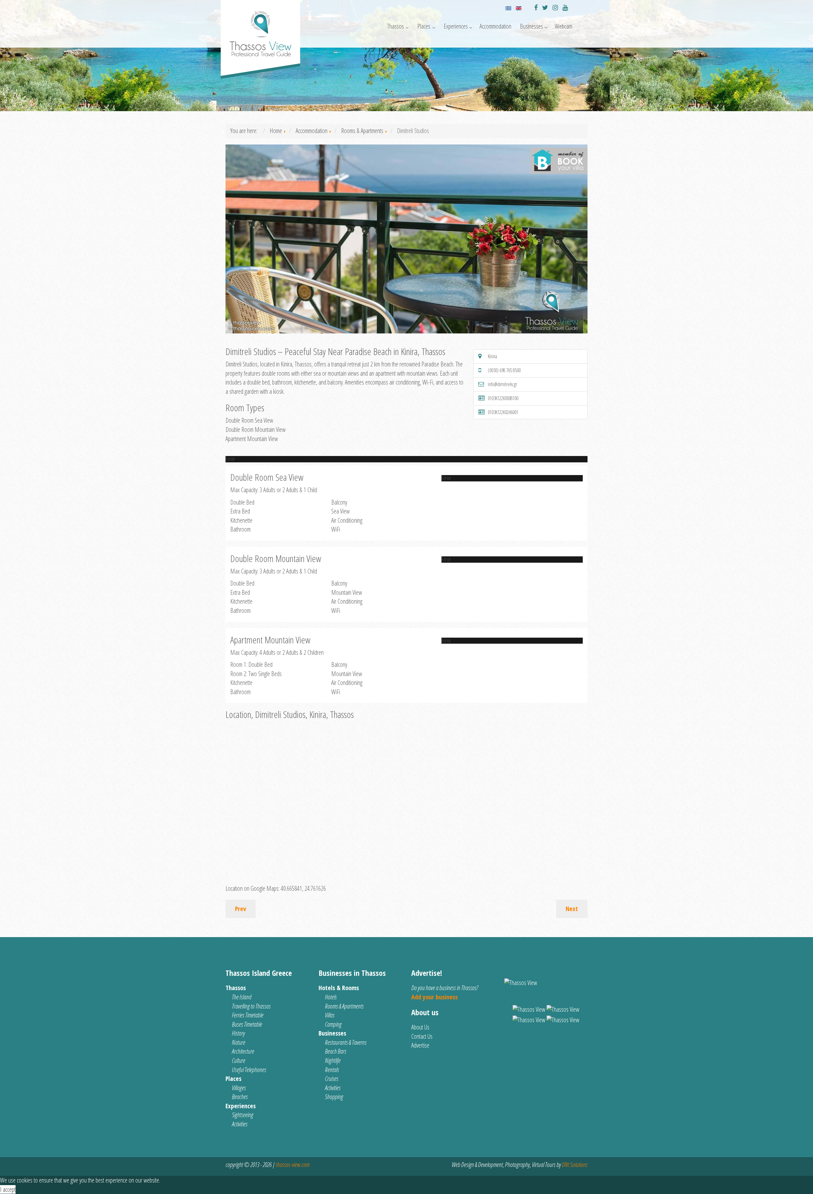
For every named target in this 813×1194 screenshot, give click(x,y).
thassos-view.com (292, 1164)
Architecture (243, 1051)
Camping (333, 1024)
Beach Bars (335, 1051)
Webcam (563, 26)
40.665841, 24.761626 (303, 888)
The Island (241, 997)
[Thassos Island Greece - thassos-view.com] (260, 31)
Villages (239, 1087)
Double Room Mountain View (255, 429)
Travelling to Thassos (251, 1006)
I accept (8, 1189)
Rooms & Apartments (344, 1006)
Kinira (492, 356)
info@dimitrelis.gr (502, 384)
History (238, 1033)
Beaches (240, 1096)
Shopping (334, 1096)
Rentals (332, 1069)
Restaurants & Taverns (345, 1042)
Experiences (456, 26)
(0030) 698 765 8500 (504, 370)
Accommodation (495, 26)
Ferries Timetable (247, 1015)
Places (423, 26)
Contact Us (422, 1036)
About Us (420, 1027)
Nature (238, 1042)
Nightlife (332, 1060)
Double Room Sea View (249, 420)
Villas (329, 1015)
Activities (239, 1124)
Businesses (531, 26)
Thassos (395, 26)
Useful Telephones (249, 1069)
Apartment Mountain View (251, 438)
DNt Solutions (575, 1164)
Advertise (420, 1045)
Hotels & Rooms (339, 987)
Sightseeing (242, 1114)
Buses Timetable (247, 1024)
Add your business (434, 997)
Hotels (331, 997)
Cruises (331, 1078)
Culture (238, 1060)
